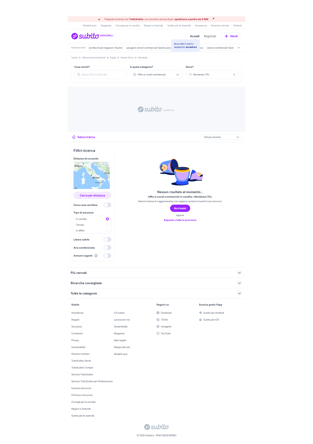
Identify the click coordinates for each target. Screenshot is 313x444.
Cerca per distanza (92, 195)
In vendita (81, 219)
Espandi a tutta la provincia (180, 220)
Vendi (234, 36)
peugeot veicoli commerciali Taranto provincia (151, 47)
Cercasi (80, 224)
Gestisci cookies (80, 353)
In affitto (80, 230)
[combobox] (103, 74)
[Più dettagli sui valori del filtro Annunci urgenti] (96, 255)
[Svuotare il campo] (234, 74)
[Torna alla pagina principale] (92, 36)
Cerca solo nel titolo (86, 205)
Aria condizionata (84, 247)
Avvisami (180, 208)
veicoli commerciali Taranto (221, 47)
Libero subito (81, 239)
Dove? (190, 67)
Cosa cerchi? (82, 67)
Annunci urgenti (83, 255)
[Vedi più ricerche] (239, 48)
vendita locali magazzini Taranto (106, 47)
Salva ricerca (86, 137)
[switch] (107, 205)
